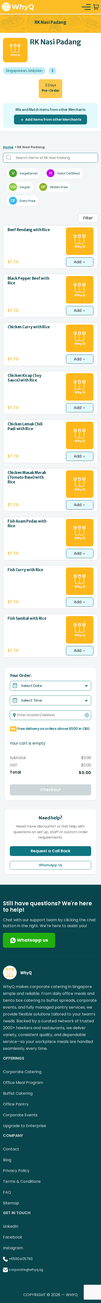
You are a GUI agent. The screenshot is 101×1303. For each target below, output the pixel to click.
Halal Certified (64, 173)
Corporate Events (20, 1115)
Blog (7, 1160)
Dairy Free (23, 200)
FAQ (7, 1192)
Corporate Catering (22, 1072)
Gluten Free (54, 187)
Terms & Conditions (22, 1181)
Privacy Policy (16, 1170)
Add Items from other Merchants (53, 119)
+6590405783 (21, 1258)
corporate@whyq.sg (26, 1269)
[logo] (18, 6)
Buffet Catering (18, 1093)
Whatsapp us (32, 940)
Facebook (12, 1237)
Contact (11, 1149)
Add (78, 262)
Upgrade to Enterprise (24, 1126)
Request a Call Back (50, 851)
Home (8, 147)
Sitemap (11, 1203)
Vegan (20, 187)
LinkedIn (10, 1226)
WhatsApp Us (50, 865)
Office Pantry (16, 1104)
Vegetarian (25, 173)
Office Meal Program (23, 1082)
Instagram (13, 1248)
